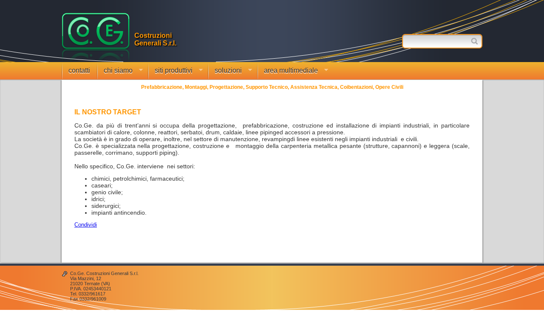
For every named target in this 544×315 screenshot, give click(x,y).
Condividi (85, 224)
